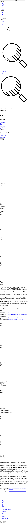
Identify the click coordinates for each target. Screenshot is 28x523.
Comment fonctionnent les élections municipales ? (10, 0)
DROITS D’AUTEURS (4, 519)
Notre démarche (2, 1)
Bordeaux (3, 499)
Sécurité (1, 136)
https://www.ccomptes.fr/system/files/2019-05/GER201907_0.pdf (15, 319)
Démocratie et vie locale (3, 135)
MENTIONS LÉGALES (5, 518)
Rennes (2, 505)
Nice (2, 504)
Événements (3, 72)
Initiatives (3, 73)
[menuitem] (15, 28)
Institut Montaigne (2, 24)
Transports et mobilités (2, 137)
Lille (2, 500)
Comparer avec (2, 139)
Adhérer (3, 21)
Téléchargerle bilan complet (2, 129)
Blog (2, 74)
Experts (3, 513)
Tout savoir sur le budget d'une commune (20, 0)
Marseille (3, 501)
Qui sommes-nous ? (4, 71)
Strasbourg (3, 506)
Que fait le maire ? (2, 0)
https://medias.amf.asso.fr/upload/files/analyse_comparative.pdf (15, 317)
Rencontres (3, 512)
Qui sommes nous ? (4, 511)
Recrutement (3, 22)
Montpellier (3, 502)
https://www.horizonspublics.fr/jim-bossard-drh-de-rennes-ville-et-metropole (18, 497)
